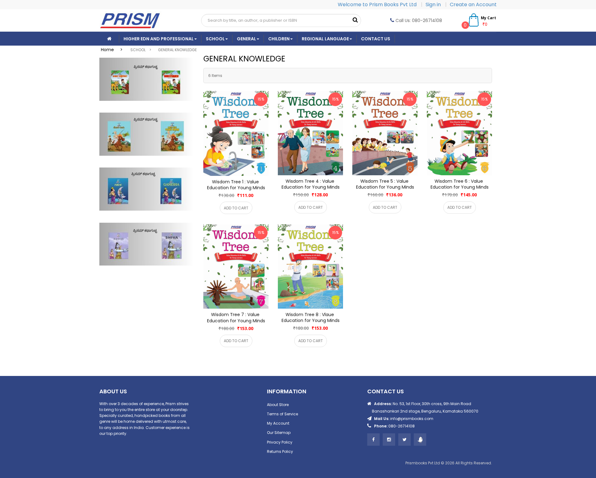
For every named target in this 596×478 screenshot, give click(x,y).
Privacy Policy (279, 442)
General (246, 39)
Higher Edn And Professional (159, 39)
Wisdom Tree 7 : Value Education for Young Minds (236, 317)
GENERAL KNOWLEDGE (177, 49)
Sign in (434, 4)
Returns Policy (280, 451)
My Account (278, 423)
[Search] (355, 20)
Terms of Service (282, 414)
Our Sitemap (279, 432)
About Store (278, 404)
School (215, 39)
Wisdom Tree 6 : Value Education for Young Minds (460, 184)
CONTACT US (375, 39)
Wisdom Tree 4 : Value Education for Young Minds (311, 184)
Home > (113, 50)
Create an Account (473, 4)
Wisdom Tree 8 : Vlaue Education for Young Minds (311, 317)
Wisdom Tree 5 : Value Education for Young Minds (385, 184)
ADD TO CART (236, 208)
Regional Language (325, 39)
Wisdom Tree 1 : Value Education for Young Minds (236, 185)
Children (279, 39)
